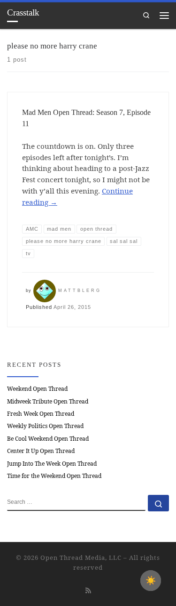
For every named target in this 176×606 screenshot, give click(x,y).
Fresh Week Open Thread (40, 414)
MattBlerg (79, 290)
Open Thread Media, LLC (81, 557)
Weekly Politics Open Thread (45, 426)
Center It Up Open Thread (41, 451)
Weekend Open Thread (37, 389)
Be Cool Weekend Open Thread (48, 439)
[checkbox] (150, 580)
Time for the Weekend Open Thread (54, 476)
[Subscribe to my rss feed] (88, 590)
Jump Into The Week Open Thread (52, 464)
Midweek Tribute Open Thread (47, 401)
